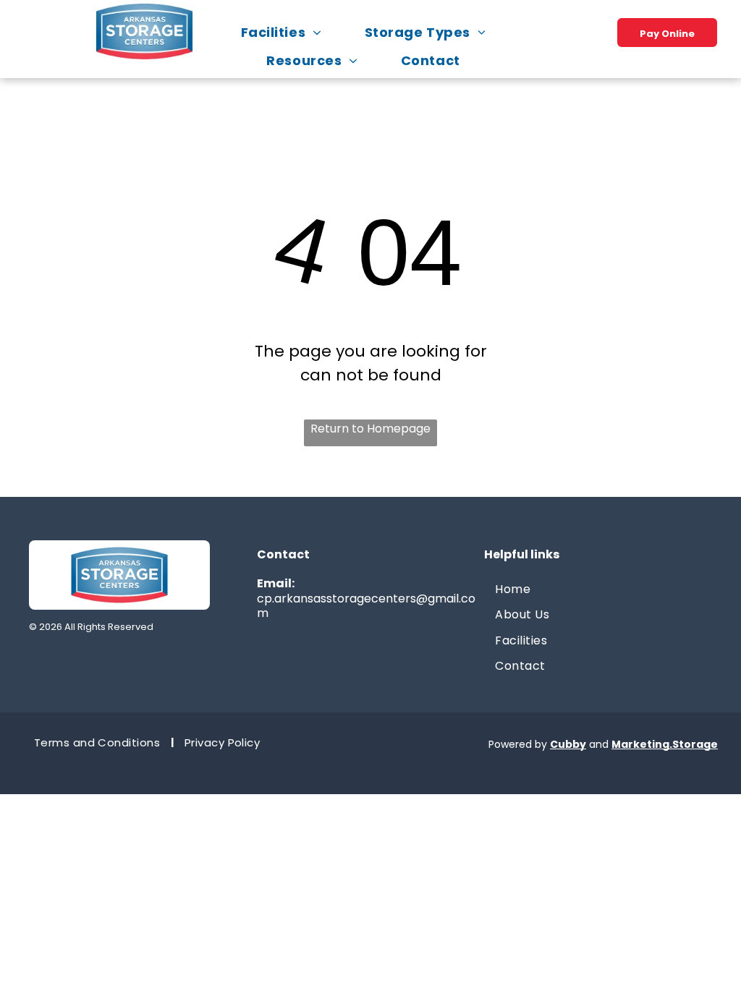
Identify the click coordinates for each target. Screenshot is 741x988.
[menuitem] (288, 32)
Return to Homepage (370, 428)
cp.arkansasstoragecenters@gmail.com (366, 606)
